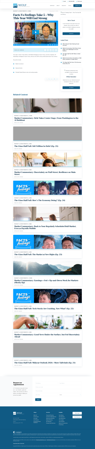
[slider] (32, 45)
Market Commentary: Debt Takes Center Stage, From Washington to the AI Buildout (72, 49)
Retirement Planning (50, 418)
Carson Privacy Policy (16, 443)
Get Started (71, 87)
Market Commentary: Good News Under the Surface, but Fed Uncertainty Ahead (47, 335)
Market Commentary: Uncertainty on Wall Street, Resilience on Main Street (72, 58)
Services (52, 5)
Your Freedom (61, 421)
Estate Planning (49, 419)
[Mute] (50, 45)
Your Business (61, 416)
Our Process (36, 416)
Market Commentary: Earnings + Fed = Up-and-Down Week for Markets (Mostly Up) (46, 281)
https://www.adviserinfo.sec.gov (41, 439)
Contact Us (71, 33)
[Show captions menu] (48, 45)
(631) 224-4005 (71, 1)
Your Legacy (61, 419)
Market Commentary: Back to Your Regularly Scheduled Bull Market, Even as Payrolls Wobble (45, 227)
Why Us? (35, 415)
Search (64, 1)
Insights (64, 5)
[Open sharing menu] (55, 45)
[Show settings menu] (52, 45)
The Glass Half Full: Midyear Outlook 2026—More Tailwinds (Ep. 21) (44, 362)
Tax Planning (48, 421)
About (58, 5)
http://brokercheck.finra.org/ (51, 439)
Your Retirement (62, 418)
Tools (69, 5)
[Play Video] (14, 45)
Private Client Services (50, 423)
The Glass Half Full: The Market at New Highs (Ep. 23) (38, 254)
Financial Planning (50, 415)
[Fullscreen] (57, 45)
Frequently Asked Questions (37, 422)
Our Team (35, 418)
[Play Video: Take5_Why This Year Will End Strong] (35, 32)
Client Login (79, 1)
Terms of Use (22, 443)
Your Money (61, 415)
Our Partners (36, 419)
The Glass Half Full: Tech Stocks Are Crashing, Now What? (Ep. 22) (44, 308)
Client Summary (77, 416)
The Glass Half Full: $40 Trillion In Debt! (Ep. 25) (36, 146)
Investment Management (51, 416)
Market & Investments (63, 423)
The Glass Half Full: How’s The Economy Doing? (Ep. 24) (39, 200)
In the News (61, 424)
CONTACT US (77, 5)
